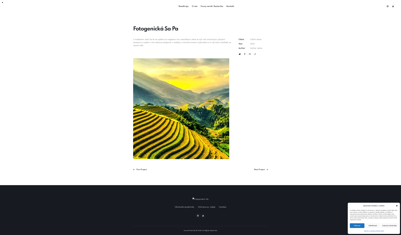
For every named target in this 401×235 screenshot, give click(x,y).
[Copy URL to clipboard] (255, 54)
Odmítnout (373, 226)
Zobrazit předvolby (389, 226)
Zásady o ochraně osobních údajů (374, 231)
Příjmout (357, 226)
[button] (397, 206)
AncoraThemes (189, 230)
